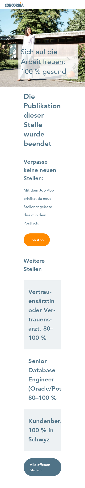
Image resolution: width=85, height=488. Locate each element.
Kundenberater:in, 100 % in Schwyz (44, 430)
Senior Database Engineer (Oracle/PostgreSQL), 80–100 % (44, 379)
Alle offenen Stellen (40, 467)
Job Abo (37, 240)
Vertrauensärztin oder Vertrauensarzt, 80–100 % (41, 314)
